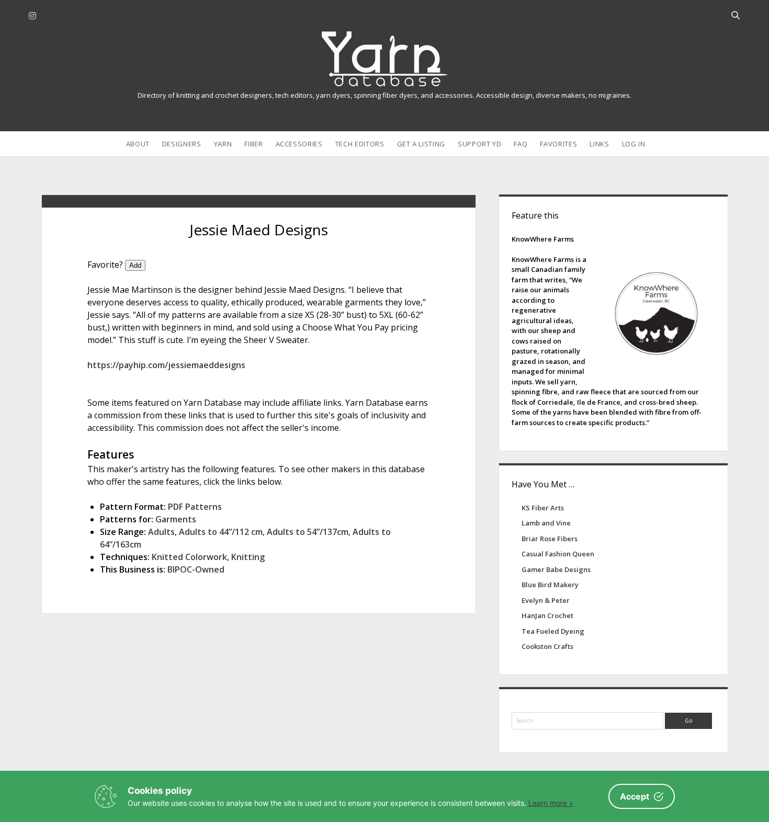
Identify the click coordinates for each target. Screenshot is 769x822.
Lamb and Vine (546, 523)
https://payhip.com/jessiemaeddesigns (166, 365)
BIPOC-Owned (195, 569)
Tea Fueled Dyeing (553, 631)
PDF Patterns (195, 506)
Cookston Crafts (547, 646)
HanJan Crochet (547, 615)
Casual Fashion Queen (558, 553)
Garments (175, 519)
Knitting (248, 557)
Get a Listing (421, 144)
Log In (634, 144)
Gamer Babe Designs (556, 569)
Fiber (253, 144)
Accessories (299, 144)
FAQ (520, 144)
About (138, 144)
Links (599, 144)
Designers (181, 144)
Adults (161, 532)
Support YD (480, 144)
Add (135, 265)
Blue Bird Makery (550, 584)
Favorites (558, 144)
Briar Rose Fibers (550, 538)
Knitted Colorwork (189, 557)
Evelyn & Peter (546, 600)
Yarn (223, 144)
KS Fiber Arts (543, 507)
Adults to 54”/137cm (307, 532)
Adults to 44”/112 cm (221, 532)
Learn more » (550, 802)
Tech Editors (359, 144)
